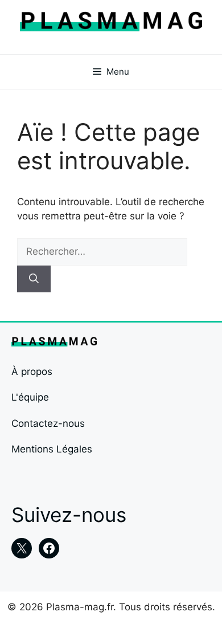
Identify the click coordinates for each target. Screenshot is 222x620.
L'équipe (30, 397)
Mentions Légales (51, 449)
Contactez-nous (48, 423)
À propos (31, 371)
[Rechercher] (34, 279)
